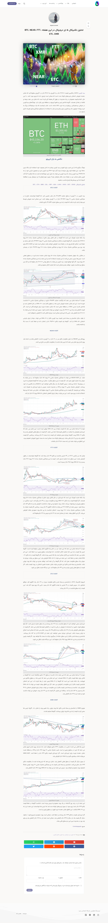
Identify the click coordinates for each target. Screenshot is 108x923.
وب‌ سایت (41, 878)
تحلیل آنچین (56, 835)
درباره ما (25, 913)
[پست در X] (88, 26)
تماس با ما (18, 913)
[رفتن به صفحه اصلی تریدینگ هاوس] (97, 3)
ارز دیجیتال (67, 835)
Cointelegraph (77, 826)
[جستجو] (24, 4)
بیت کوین (82, 93)
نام (80, 878)
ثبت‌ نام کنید (12, 3)
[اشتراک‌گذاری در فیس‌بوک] (88, 23)
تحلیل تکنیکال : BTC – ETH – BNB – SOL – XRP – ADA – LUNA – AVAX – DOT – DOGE (59, 184)
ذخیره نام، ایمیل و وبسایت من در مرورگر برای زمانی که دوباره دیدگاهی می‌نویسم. (57, 886)
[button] (74, 842)
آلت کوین (73, 835)
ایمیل (60, 878)
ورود (19, 3)
